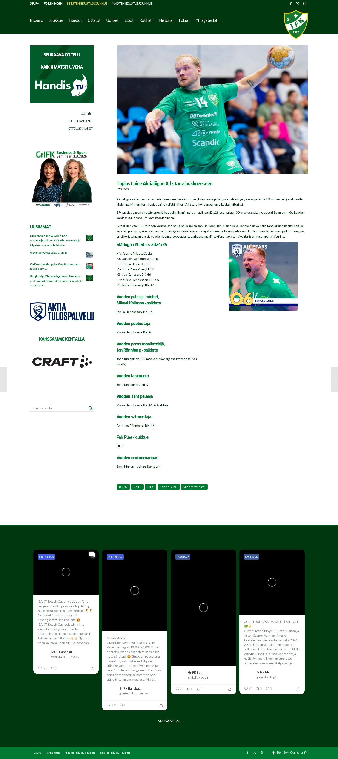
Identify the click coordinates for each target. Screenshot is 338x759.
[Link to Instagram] (304, 3)
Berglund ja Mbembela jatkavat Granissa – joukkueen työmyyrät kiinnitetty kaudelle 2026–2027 (56, 280)
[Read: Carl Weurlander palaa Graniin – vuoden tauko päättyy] (90, 266)
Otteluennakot (80, 129)
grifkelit (193, 677)
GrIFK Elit (194, 672)
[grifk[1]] (296, 24)
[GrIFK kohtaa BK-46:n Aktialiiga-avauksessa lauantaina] (334, 379)
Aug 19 (75, 657)
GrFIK (137, 487)
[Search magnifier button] (90, 408)
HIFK (150, 487)
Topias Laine (168, 487)
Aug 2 (273, 677)
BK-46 (123, 487)
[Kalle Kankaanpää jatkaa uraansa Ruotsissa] (3, 379)
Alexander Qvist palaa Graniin (48, 252)
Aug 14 (205, 677)
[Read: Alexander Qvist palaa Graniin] (90, 255)
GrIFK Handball (61, 652)
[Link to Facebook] (290, 3)
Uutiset (87, 113)
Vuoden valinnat (193, 487)
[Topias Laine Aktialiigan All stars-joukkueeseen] (212, 111)
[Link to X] (297, 3)
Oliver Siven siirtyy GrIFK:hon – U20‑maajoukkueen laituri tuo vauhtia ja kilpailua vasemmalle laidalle (55, 240)
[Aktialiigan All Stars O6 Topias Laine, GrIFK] (263, 276)
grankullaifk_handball (60, 657)
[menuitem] (36, 3)
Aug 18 (143, 693)
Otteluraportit (81, 121)
